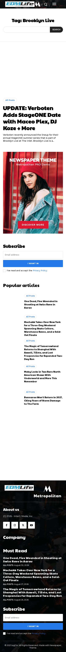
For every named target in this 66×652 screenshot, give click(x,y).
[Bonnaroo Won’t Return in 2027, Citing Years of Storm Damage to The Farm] (12, 397)
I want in (33, 263)
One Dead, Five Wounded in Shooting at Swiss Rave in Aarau (41, 304)
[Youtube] (31, 525)
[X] (23, 525)
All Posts (10, 100)
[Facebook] (6, 525)
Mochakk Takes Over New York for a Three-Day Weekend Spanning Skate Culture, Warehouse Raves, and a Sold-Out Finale (42, 328)
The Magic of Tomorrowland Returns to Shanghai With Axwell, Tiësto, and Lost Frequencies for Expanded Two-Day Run (43, 352)
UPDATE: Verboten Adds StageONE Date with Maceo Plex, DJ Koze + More (32, 118)
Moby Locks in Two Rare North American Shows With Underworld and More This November (42, 376)
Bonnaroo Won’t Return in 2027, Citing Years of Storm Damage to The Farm (43, 400)
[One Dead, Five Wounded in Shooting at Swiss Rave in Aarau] (12, 301)
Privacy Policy (40, 270)
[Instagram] (14, 525)
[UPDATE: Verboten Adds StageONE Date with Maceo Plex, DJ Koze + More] (33, 72)
